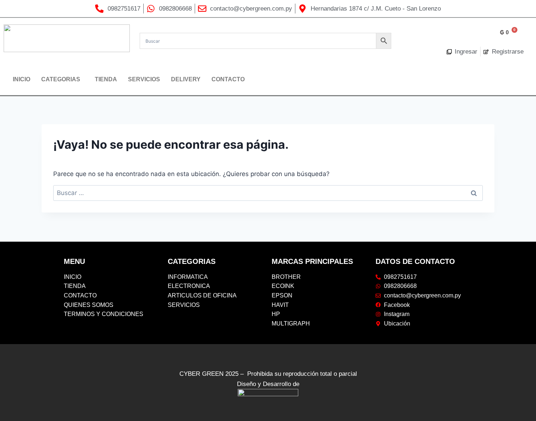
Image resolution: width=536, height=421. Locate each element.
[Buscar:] (268, 192)
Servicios (144, 79)
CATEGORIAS (60, 79)
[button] (62, 79)
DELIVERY (186, 79)
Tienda (106, 79)
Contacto (228, 79)
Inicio (21, 79)
